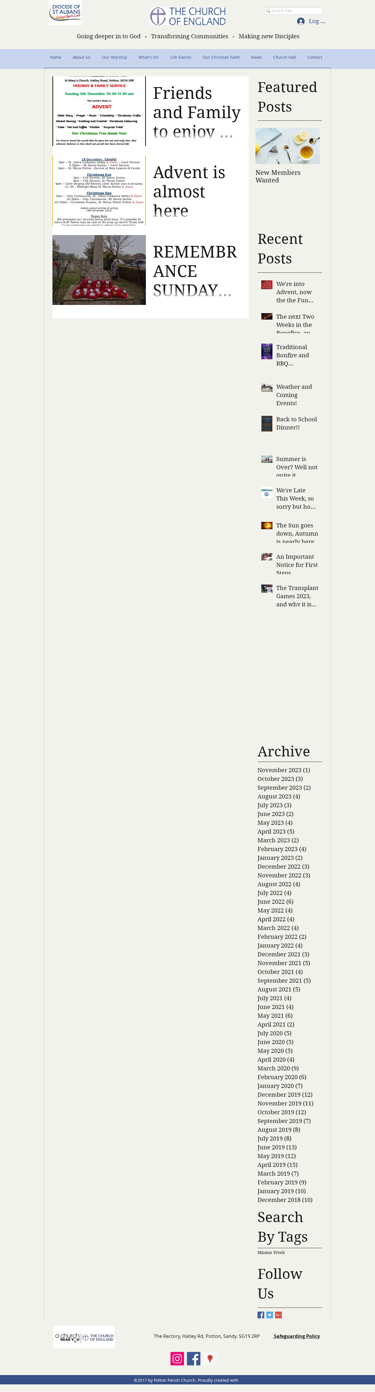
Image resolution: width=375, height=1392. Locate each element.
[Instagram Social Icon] (177, 1358)
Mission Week (271, 1252)
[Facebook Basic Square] (261, 1315)
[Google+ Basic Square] (278, 1315)
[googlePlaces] (210, 1358)
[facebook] (193, 1358)
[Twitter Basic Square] (269, 1315)
